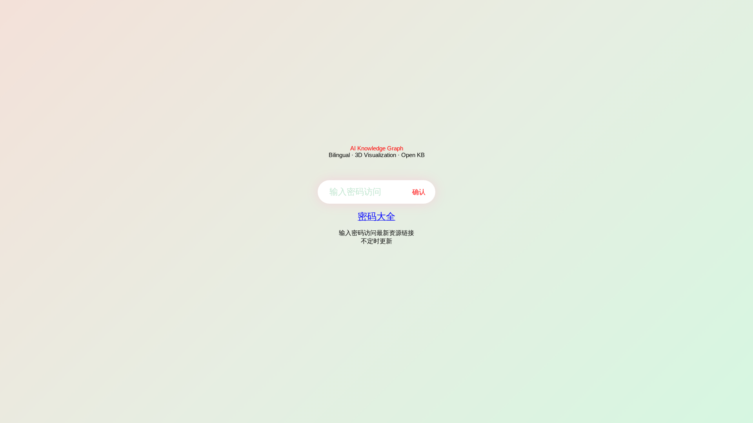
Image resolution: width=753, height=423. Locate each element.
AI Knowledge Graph (376, 148)
